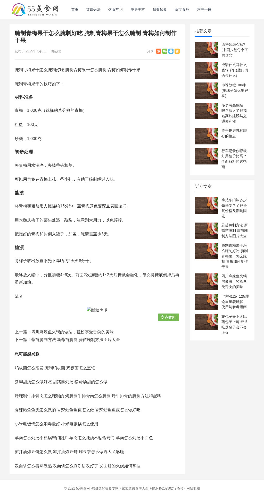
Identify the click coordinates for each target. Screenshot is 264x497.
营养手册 (204, 9)
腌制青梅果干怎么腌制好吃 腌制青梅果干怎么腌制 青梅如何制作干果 (234, 256)
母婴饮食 (160, 9)
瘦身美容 (137, 9)
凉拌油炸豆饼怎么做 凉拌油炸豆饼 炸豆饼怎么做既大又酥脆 (69, 451)
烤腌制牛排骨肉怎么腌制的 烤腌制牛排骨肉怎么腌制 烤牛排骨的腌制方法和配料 (88, 396)
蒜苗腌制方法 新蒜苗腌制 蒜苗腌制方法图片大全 (75, 339)
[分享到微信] (164, 51)
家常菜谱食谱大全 (135, 488)
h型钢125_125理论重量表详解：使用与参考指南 (235, 301)
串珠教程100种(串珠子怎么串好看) (234, 90)
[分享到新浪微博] (158, 51)
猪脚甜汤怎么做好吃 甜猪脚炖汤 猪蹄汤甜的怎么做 (61, 382)
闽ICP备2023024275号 (166, 488)
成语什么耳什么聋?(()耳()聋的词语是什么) (234, 70)
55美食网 (83, 488)
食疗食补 (182, 9)
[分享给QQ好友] (171, 51)
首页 (74, 9)
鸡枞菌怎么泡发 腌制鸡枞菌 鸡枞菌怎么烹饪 (55, 368)
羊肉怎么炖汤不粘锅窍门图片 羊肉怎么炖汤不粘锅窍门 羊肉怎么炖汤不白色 (84, 438)
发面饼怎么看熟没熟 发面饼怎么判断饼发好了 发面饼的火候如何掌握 (78, 466)
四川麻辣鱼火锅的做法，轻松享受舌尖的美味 (72, 332)
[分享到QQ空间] (177, 51)
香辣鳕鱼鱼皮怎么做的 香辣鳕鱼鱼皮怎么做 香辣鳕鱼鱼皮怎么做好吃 (78, 410)
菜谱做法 (93, 9)
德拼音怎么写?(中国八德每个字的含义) (234, 49)
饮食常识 (115, 9)
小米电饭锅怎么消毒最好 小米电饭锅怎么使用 (56, 424)
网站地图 (193, 488)
